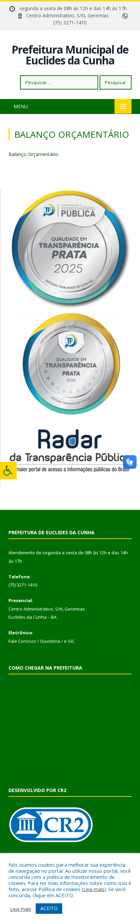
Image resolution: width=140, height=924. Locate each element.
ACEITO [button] (48, 908)
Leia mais (93, 889)
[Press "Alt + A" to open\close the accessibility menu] (8, 470)
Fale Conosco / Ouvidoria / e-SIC (41, 641)
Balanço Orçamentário (33, 154)
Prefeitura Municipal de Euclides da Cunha (70, 55)
